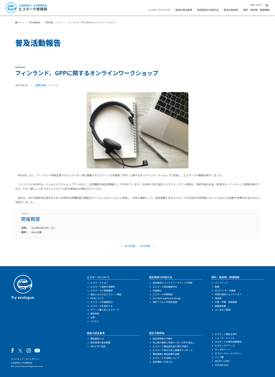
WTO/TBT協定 (98, 346)
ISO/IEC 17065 (222, 361)
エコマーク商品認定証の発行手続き (170, 346)
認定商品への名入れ (163, 361)
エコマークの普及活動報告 (228, 341)
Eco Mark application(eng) (167, 298)
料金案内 (157, 290)
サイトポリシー (32, 358)
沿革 (92, 317)
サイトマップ (17, 358)
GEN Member (222, 365)
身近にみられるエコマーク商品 (106, 294)
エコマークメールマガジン (228, 353)
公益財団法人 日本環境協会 (21, 362)
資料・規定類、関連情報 (256, 9)
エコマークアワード (225, 345)
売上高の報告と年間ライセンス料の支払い (174, 342)
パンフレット (221, 282)
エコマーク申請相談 (163, 294)
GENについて (97, 298)
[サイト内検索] (266, 5)
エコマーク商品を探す (226, 334)
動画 (217, 286)
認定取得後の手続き (163, 338)
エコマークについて (159, 9)
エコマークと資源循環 (101, 290)
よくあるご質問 (222, 309)
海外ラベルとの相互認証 (165, 302)
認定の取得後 (231, 9)
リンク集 (219, 357)
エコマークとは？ (99, 282)
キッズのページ (222, 349)
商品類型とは (97, 338)
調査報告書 (220, 305)
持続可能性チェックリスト (228, 294)
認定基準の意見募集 (100, 342)
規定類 (218, 298)
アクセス (94, 321)
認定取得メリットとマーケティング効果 (173, 282)
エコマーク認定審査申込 (165, 286)
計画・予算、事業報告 (226, 302)
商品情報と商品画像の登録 (166, 354)
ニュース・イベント (225, 337)
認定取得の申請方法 (208, 9)
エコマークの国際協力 (101, 302)
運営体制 (94, 313)
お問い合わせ (256, 4)
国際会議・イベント (46, 85)
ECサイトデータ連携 (225, 290)
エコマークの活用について (166, 358)
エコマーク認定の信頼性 (102, 286)
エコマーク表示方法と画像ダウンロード (173, 350)
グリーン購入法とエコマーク (104, 309)
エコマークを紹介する (101, 305)
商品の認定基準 (183, 9)
